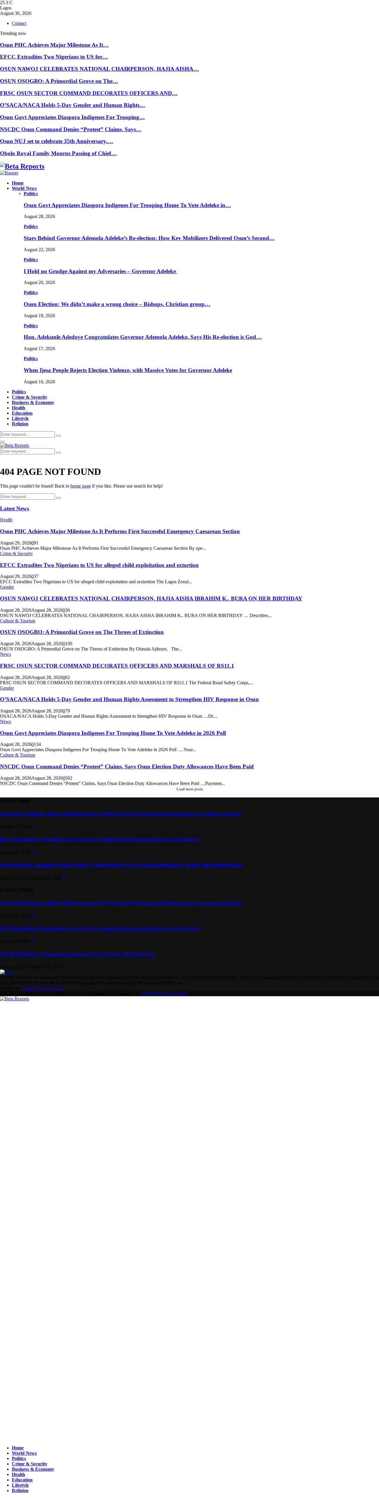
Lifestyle (20, 418)
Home (18, 182)
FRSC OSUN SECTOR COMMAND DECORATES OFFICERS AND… (89, 93)
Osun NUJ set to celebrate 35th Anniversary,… (56, 141)
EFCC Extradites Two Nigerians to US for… (54, 57)
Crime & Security (29, 397)
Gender (7, 586)
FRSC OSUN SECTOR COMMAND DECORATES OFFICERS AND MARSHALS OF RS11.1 (117, 666)
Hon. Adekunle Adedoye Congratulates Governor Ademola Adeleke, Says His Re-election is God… (143, 337)
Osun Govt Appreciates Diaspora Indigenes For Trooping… (72, 117)
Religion (20, 423)
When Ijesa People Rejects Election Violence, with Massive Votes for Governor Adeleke (128, 370)
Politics (31, 193)
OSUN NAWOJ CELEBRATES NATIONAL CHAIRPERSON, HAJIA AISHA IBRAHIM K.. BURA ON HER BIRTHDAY (151, 598)
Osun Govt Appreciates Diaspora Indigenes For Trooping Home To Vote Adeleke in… (127, 205)
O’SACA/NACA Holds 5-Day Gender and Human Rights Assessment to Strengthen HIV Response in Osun (129, 699)
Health (18, 407)
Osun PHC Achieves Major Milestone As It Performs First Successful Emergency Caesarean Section (120, 531)
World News (24, 188)
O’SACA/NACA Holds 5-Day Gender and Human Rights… (72, 105)
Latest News (14, 508)
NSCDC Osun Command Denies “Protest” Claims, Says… (71, 129)
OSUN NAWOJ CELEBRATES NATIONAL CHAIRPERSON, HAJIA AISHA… (99, 69)
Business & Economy (33, 402)
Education (22, 413)
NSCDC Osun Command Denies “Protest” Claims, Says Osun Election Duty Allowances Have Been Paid (127, 766)
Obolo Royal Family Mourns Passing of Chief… (58, 153)
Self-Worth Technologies (165, 993)
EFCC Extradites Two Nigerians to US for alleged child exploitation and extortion (99, 565)
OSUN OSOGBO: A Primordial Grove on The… (59, 81)
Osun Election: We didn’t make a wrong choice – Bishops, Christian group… (117, 304)
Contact (19, 23)
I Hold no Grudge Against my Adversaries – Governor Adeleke (100, 271)
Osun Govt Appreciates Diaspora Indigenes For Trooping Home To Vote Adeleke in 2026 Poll (113, 733)
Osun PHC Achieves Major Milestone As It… (54, 45)
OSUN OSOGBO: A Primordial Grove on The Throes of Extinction (82, 632)
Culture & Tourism (17, 620)
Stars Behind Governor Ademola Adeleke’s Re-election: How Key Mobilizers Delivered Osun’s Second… (149, 238)
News (5, 654)
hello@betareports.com (43, 988)
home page (80, 485)
